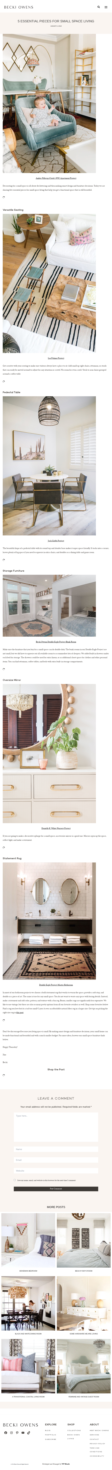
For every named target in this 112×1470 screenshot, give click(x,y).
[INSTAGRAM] (11, 1432)
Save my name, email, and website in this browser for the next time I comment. (46, 1180)
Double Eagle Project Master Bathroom (56, 985)
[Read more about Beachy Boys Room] (84, 1240)
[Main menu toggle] (106, 7)
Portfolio (50, 1435)
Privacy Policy (97, 1444)
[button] (99, 7)
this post (19, 1013)
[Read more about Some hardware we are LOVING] (84, 1303)
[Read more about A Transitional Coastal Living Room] (28, 1366)
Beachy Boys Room (83, 1271)
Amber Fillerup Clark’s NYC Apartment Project (56, 178)
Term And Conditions (96, 1450)
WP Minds (66, 1464)
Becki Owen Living (73, 1437)
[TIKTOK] (28, 1432)
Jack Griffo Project (56, 541)
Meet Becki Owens (99, 1431)
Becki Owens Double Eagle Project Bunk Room (56, 642)
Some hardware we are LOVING (84, 1334)
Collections (74, 1431)
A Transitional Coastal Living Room (28, 1397)
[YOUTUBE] (23, 1432)
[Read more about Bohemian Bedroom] (28, 1240)
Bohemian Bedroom (28, 1271)
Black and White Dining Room (28, 1334)
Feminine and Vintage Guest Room (84, 1397)
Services (94, 1435)
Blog (47, 1431)
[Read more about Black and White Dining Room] (28, 1303)
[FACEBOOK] (5, 1432)
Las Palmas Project (56, 358)
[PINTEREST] (17, 1432)
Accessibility (97, 1456)
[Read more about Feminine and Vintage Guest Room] (84, 1366)
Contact (94, 1439)
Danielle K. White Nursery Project (56, 829)
